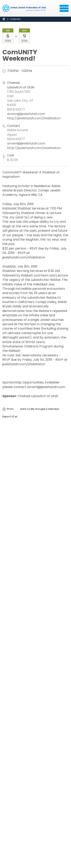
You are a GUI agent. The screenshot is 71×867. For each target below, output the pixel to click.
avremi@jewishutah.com (26, 114)
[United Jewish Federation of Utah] (24, 10)
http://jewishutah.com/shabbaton (34, 118)
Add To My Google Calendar (39, 409)
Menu (64, 8)
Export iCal (9, 416)
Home (3, 19)
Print (10, 409)
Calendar (15, 19)
